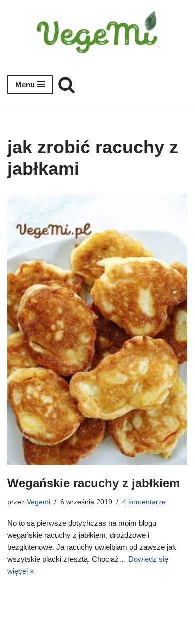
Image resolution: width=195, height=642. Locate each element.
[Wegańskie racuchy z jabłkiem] (98, 329)
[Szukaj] (67, 84)
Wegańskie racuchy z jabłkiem (94, 483)
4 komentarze (144, 502)
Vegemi (38, 502)
